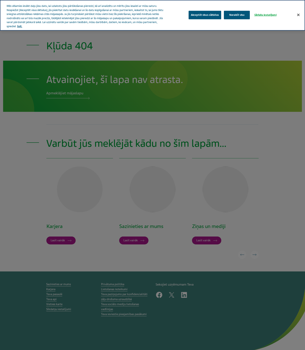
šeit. (19, 26)
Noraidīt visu (237, 14)
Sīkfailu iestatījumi (265, 14)
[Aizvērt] (298, 14)
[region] (152, 15)
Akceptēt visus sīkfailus (205, 14)
